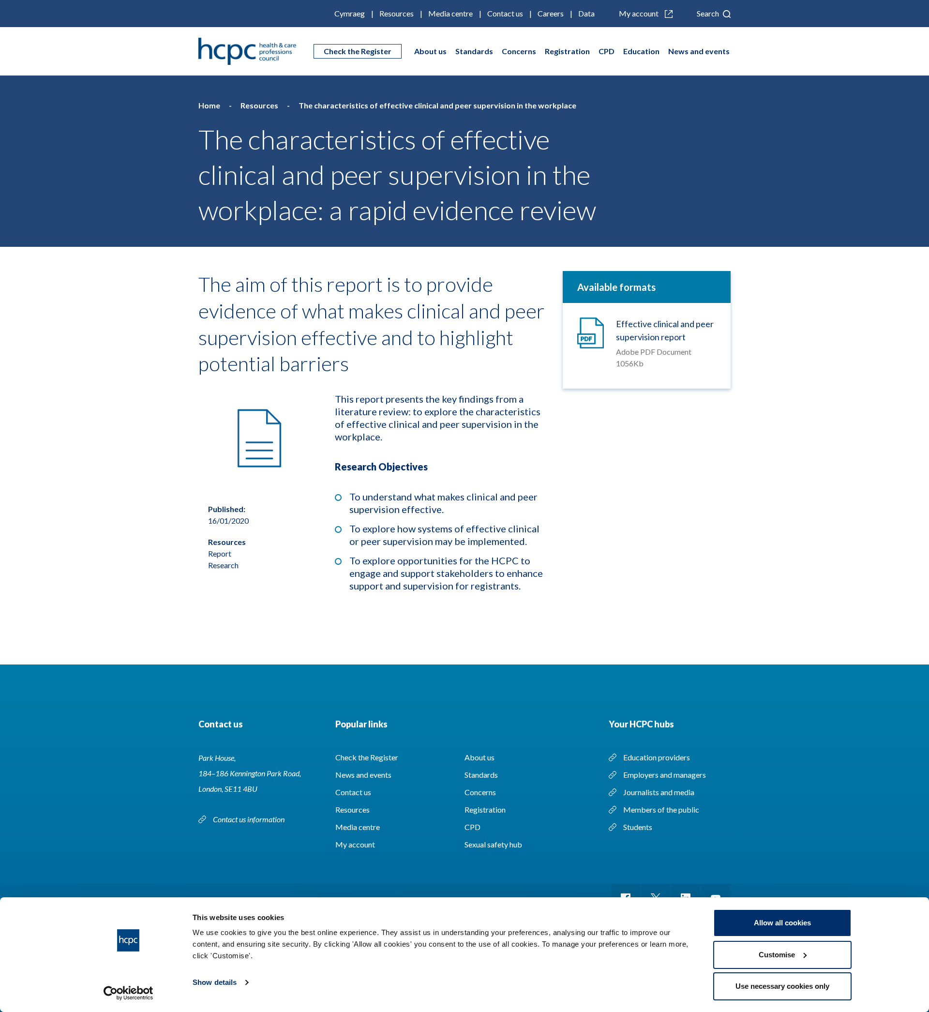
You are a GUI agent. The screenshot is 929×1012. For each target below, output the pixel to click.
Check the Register (357, 51)
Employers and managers (664, 774)
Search (708, 13)
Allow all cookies (782, 923)
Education (641, 51)
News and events (699, 51)
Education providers (656, 757)
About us (430, 51)
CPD (606, 51)
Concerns (519, 51)
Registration (567, 51)
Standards (474, 51)
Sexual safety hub (493, 844)
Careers (551, 13)
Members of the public (661, 809)
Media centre (450, 13)
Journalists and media (658, 792)
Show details (215, 982)
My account (639, 13)
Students (637, 826)
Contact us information (249, 819)
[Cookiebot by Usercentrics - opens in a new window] (128, 993)
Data (586, 13)
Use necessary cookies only (782, 986)
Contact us (505, 13)
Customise (777, 955)
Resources (396, 13)
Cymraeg (349, 13)
